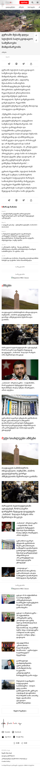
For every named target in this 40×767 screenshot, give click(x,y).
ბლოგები (31, 7)
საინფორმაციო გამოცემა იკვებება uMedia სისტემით (18, 765)
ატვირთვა (24, 2)
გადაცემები (10, 7)
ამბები (21, 7)
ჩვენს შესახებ (7, 753)
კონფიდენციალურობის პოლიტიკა (14, 759)
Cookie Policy (6, 761)
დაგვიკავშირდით (8, 756)
